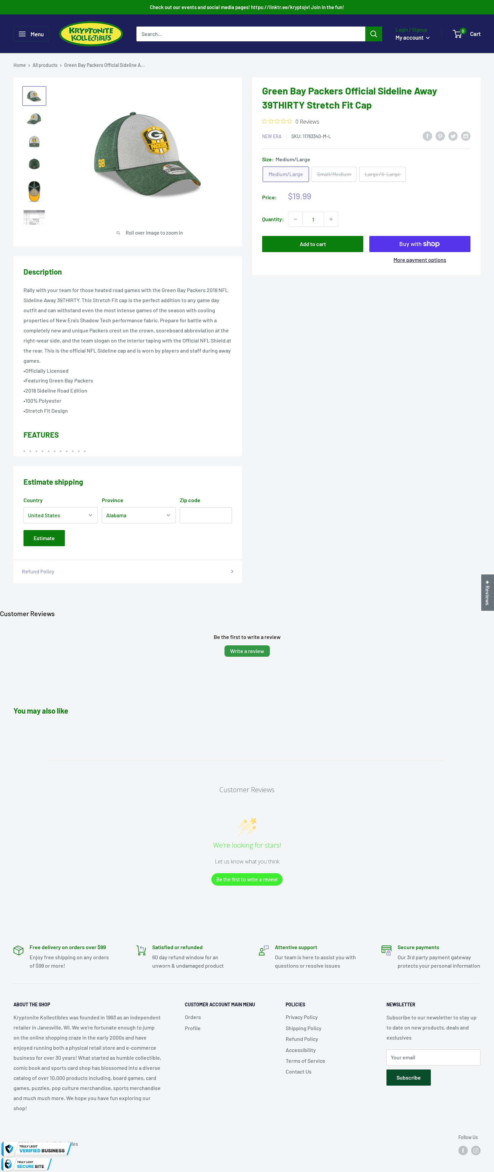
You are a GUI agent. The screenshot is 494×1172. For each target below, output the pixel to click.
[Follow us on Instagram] (476, 1150)
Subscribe (409, 1077)
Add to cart (313, 244)
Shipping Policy (304, 1028)
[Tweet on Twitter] (453, 135)
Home (19, 65)
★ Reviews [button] (488, 592)
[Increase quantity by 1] (331, 219)
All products (45, 65)
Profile (193, 1028)
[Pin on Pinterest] (440, 135)
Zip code (190, 500)
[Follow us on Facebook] (463, 1150)
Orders (193, 1017)
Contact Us (299, 1071)
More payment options (420, 259)
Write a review (247, 651)
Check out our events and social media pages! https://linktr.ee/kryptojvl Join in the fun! (247, 7)
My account (410, 37)
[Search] (373, 34)
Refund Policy (38, 571)
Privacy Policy (302, 1017)
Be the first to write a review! (247, 879)
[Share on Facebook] (427, 135)
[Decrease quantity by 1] (295, 219)
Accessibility (301, 1050)
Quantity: (273, 219)
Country (33, 500)
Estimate (44, 538)
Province (112, 500)
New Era (272, 136)
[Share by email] (465, 135)
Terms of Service (305, 1060)
